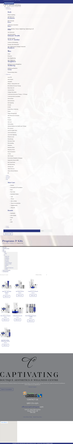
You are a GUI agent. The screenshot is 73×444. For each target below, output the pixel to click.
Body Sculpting (11, 14)
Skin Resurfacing (11, 164)
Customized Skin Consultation (14, 96)
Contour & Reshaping (13, 42)
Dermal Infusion (11, 100)
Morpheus (10, 145)
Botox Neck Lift (11, 87)
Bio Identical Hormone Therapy (14, 85)
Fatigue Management (12, 113)
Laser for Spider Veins (12, 130)
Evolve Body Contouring (13, 109)
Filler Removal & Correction (13, 115)
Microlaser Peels (11, 141)
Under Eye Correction (13, 24)
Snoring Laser (11, 166)
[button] (29, 9)
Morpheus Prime (11, 149)
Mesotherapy (10, 139)
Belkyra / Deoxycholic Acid (13, 83)
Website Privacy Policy (37, 417)
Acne (9, 54)
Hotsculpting (10, 124)
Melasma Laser (11, 136)
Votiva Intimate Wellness (13, 170)
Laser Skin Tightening (12, 134)
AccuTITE (10, 77)
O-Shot (9, 153)
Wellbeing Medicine (12, 68)
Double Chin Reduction (13, 44)
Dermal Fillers (10, 98)
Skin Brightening (12, 58)
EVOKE (9, 107)
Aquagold (10, 81)
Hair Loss (10, 122)
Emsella (9, 104)
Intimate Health (11, 38)
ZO (8, 173)
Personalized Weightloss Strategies (15, 158)
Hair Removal (11, 16)
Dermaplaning (11, 102)
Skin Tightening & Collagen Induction (17, 46)
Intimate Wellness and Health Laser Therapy (17, 126)
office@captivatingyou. (31, 407)
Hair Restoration (11, 34)
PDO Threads (11, 20)
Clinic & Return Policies (27, 417)
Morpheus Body (11, 147)
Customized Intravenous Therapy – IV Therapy (17, 94)
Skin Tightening (11, 60)
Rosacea (10, 56)
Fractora (9, 119)
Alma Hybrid (10, 79)
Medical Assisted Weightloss (14, 64)
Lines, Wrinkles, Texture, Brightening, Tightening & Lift (21, 29)
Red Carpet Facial (11, 162)
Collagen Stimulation (12, 92)
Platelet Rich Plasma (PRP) (13, 160)
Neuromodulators (11, 151)
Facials (9, 111)
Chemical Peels (11, 90)
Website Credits (49, 443)
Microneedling (11, 143)
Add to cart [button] (6, 296)
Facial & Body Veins (12, 72)
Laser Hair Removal (12, 132)
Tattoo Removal (11, 168)
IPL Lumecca (10, 128)
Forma (9, 117)
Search (38, 230)
